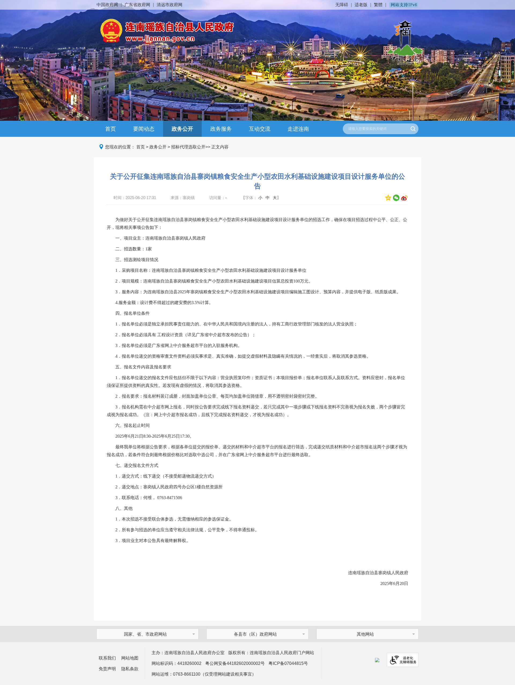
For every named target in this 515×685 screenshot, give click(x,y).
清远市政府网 (169, 4)
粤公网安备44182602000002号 (235, 663)
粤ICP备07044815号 (288, 663)
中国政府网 (107, 4)
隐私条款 (129, 668)
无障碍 (341, 4)
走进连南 (298, 129)
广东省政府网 (137, 4)
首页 (110, 129)
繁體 (378, 4)
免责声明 (107, 668)
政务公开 (182, 129)
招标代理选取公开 (188, 147)
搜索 (413, 128)
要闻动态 (143, 129)
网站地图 (129, 658)
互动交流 (259, 129)
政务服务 (221, 129)
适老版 (361, 4)
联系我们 (107, 658)
